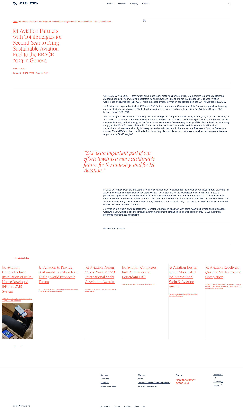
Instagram (217, 375)
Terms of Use (140, 407)
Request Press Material (114, 228)
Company (134, 4)
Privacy (117, 407)
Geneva (39, 73)
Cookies (127, 407)
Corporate (17, 73)
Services (110, 4)
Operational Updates (147, 386)
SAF (46, 73)
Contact (145, 4)
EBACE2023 (28, 73)
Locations (122, 4)
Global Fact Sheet (109, 386)
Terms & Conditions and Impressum (154, 382)
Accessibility (105, 407)
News (140, 379)
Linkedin (216, 385)
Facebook (217, 382)
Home (15, 22)
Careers (141, 375)
